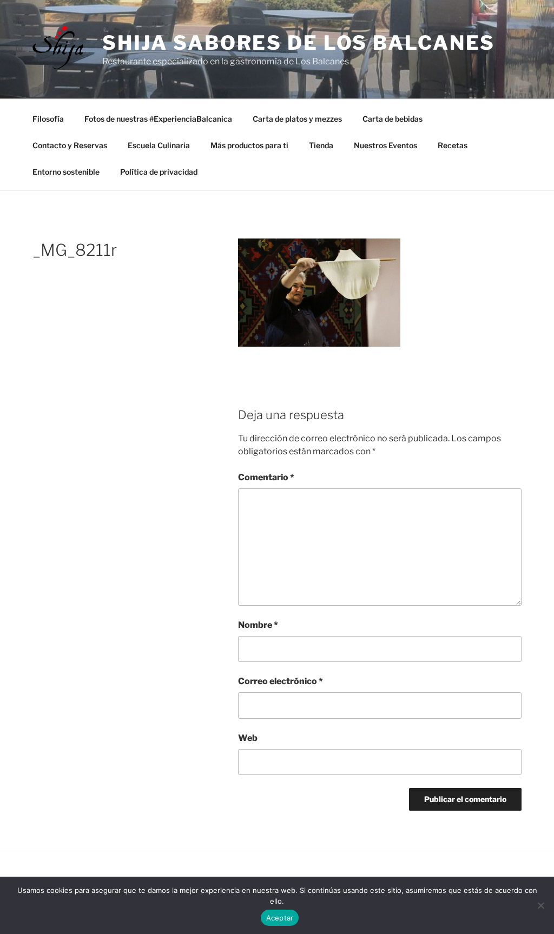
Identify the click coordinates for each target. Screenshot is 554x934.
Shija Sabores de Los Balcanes (299, 43)
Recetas (452, 145)
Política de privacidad (158, 171)
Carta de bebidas (392, 118)
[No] (540, 905)
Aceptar (280, 917)
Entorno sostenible (66, 171)
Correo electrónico (280, 681)
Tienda (321, 145)
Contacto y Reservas (69, 145)
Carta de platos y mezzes (297, 118)
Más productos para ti (249, 145)
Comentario (266, 477)
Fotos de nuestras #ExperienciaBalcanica (158, 118)
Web (248, 738)
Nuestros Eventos (385, 145)
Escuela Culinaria (159, 145)
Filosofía (48, 118)
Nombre (258, 625)
